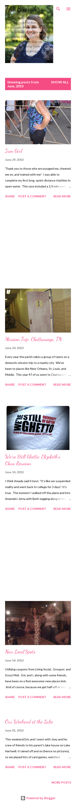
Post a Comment (32, 196)
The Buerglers (24, 8)
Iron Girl (13, 151)
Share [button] (10, 196)
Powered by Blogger (41, 798)
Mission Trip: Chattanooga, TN (33, 339)
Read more (62, 196)
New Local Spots (20, 652)
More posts (61, 782)
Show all (60, 82)
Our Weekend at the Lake (29, 722)
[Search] (58, 7)
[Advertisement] (38, 244)
